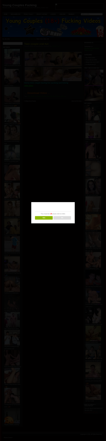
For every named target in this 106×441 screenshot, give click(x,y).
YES (43, 218)
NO (62, 218)
